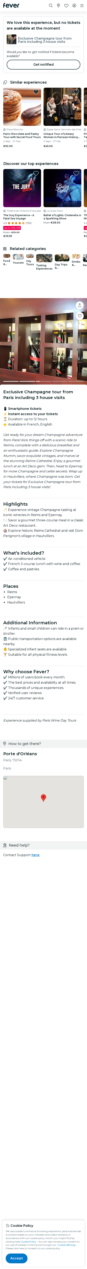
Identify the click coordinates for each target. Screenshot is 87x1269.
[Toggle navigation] (82, 6)
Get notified (43, 64)
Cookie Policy (28, 1241)
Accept (16, 1258)
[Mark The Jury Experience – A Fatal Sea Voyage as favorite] (36, 173)
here (35, 855)
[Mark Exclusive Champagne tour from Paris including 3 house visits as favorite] (80, 316)
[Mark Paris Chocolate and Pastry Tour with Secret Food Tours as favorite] (36, 92)
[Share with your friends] (80, 305)
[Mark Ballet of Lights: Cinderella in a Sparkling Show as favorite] (76, 173)
